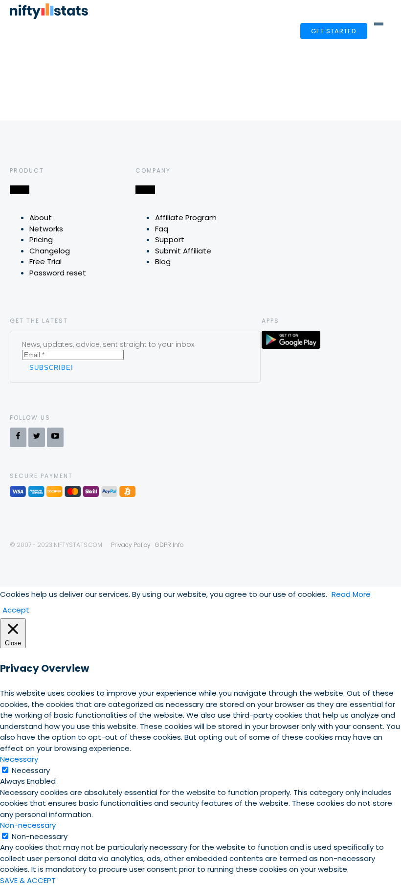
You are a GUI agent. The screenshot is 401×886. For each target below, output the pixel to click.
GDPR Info (169, 545)
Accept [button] (15, 610)
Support (169, 239)
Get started (333, 31)
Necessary (31, 770)
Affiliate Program (186, 217)
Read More (351, 594)
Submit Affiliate (183, 251)
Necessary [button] (19, 759)
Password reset (57, 273)
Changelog (49, 251)
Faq (161, 229)
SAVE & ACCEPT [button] (28, 880)
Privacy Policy (131, 545)
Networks (46, 229)
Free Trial (45, 261)
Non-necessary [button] (28, 825)
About (40, 217)
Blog (163, 261)
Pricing (41, 239)
